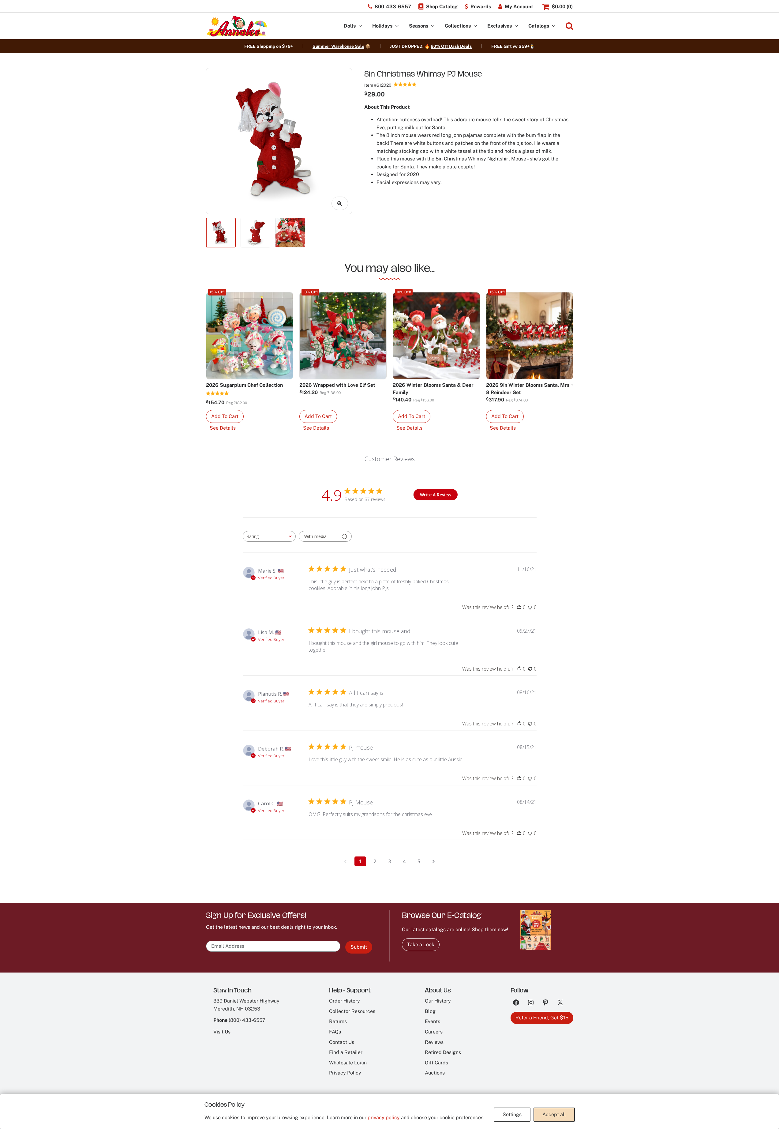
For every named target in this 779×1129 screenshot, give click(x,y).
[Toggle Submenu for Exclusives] (516, 26)
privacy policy (384, 1117)
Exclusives (499, 26)
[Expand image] (339, 203)
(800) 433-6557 (247, 1020)
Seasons (418, 26)
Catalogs (538, 26)
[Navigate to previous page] (345, 861)
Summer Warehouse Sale (338, 46)
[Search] (569, 26)
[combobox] (269, 536)
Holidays (382, 26)
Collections (458, 26)
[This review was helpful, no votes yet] (519, 607)
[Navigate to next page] (434, 861)
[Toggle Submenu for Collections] (475, 26)
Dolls (350, 26)
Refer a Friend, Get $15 (541, 1018)
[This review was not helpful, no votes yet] (530, 607)
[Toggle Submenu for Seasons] (432, 26)
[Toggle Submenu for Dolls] (360, 26)
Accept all (554, 1114)
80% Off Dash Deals (451, 46)
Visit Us (221, 1032)
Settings (512, 1114)
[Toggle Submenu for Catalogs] (553, 26)
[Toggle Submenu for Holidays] (397, 26)
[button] (225, 416)
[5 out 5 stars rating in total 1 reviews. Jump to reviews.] (217, 393)
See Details (223, 428)
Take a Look (420, 944)
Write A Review (435, 495)
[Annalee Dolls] (236, 26)
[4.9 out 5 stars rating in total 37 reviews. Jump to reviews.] (405, 84)
